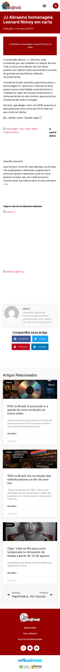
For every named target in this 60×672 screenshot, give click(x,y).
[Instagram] (23, 648)
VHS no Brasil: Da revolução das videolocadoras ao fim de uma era (29, 479)
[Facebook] (36, 648)
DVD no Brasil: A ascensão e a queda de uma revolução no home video (27, 410)
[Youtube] (30, 648)
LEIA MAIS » (12, 434)
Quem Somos (30, 628)
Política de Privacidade (30, 639)
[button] (44, 6)
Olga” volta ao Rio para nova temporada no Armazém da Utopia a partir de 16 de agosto (28, 552)
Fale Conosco (30, 634)
